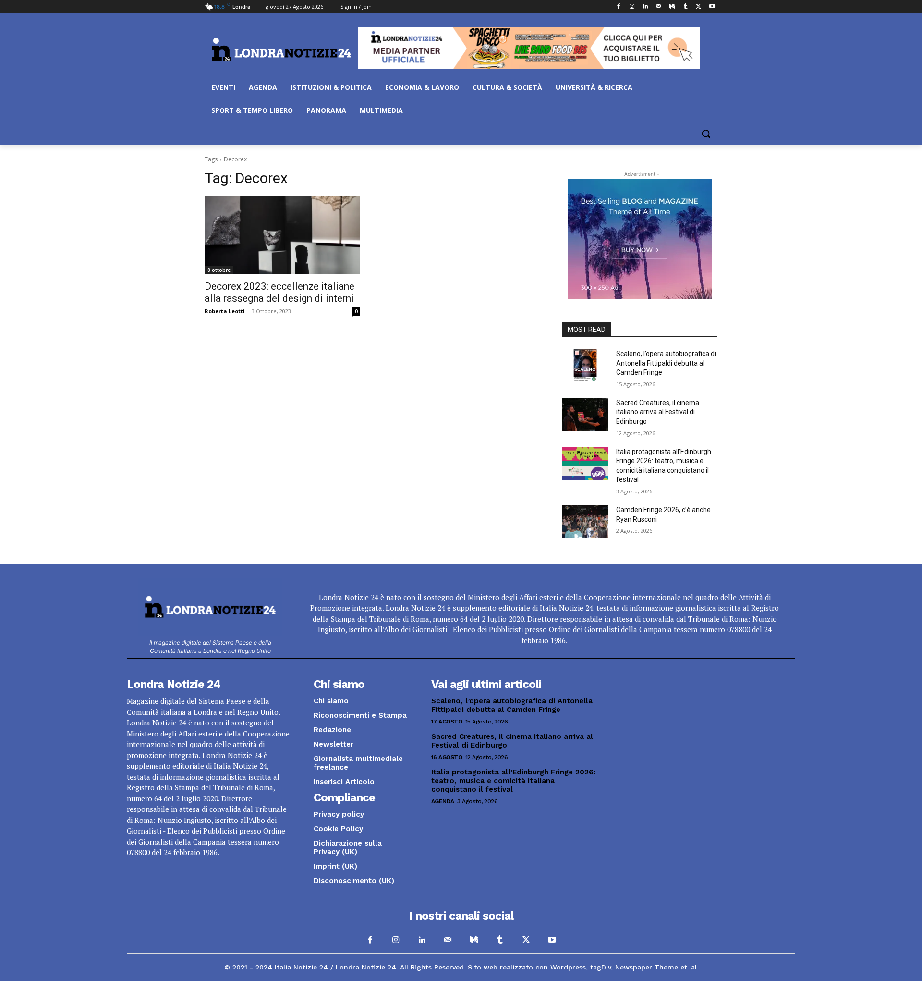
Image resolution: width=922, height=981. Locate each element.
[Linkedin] (645, 6)
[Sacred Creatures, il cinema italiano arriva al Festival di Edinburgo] (585, 414)
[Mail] (658, 6)
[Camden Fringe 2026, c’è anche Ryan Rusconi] (585, 521)
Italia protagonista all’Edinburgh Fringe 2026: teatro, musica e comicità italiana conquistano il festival (513, 781)
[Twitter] (698, 6)
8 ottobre (218, 270)
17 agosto (446, 721)
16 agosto (446, 757)
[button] (705, 133)
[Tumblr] (685, 6)
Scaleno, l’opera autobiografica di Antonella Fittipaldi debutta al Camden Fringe (666, 363)
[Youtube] (711, 6)
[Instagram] (631, 6)
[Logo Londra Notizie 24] (281, 49)
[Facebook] (618, 6)
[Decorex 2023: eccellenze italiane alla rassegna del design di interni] (282, 235)
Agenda (442, 801)
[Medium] (672, 6)
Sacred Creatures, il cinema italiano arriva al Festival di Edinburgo (657, 412)
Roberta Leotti (225, 311)
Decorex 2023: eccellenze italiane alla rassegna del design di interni (279, 292)
